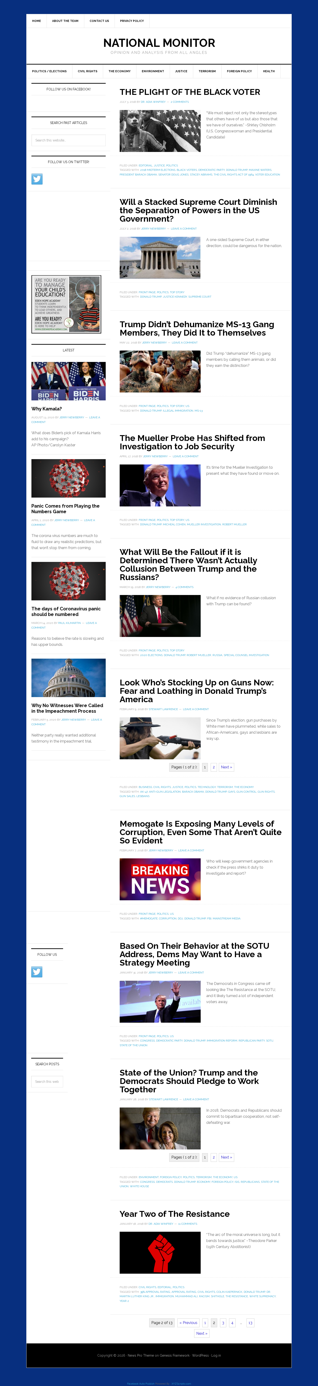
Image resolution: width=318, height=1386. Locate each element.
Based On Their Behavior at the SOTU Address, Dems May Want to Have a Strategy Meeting (194, 954)
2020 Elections (151, 655)
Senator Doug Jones (173, 174)
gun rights (266, 791)
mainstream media (226, 918)
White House (139, 1186)
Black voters (187, 170)
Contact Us (99, 21)
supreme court (199, 296)
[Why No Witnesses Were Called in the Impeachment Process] (68, 681)
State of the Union (133, 1045)
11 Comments (187, 1223)
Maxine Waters (260, 170)
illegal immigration (178, 410)
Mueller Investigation (204, 524)
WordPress (200, 1355)
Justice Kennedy (175, 296)
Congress (147, 1040)
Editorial (145, 165)
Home (36, 21)
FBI (209, 918)
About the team (65, 21)
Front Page (147, 292)
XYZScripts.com (181, 1383)
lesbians (142, 796)
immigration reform (222, 1040)
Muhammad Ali (186, 1296)
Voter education (267, 174)
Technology (207, 787)
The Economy (119, 71)
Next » (226, 767)
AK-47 (144, 791)
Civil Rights (87, 71)
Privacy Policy (132, 21)
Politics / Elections (49, 71)
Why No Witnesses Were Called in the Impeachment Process (67, 708)
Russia (217, 655)
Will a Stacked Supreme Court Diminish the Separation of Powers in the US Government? (198, 210)
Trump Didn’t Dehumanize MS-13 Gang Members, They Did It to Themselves (197, 328)
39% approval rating (155, 1291)
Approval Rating (184, 1291)
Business (145, 787)
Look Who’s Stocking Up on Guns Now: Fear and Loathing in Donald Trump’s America (197, 691)
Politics (172, 165)
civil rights (206, 1291)
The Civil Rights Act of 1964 (234, 174)
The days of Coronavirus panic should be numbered (66, 611)
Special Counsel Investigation (246, 655)
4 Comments (184, 587)
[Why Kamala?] (68, 384)
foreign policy (222, 1181)
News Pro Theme (141, 1355)
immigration (165, 1296)
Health (269, 71)
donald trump (236, 170)
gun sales (127, 796)
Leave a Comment (184, 228)
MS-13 (199, 410)
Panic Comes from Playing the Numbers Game (65, 508)
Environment (153, 71)
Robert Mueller (234, 524)
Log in (216, 1355)
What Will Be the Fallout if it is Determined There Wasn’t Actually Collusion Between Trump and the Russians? (188, 564)
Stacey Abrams (201, 174)
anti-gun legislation (165, 791)
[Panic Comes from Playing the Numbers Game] (68, 481)
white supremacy (262, 1296)
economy (203, 1181)
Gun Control (246, 791)
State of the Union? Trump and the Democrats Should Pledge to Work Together (189, 1081)
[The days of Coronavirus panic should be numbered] (68, 584)
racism (204, 1296)
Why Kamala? (46, 409)
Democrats (164, 1181)
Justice (181, 71)
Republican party (252, 1040)
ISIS (237, 1181)
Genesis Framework (174, 1355)
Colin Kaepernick (229, 1291)
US (187, 406)
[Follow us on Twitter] (37, 179)
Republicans (250, 1181)
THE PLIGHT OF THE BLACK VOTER (190, 92)
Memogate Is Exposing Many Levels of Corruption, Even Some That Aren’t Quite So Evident (201, 832)
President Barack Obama (138, 174)
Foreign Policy (239, 71)
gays (231, 791)
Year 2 (124, 1301)
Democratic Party (211, 170)
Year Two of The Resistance (175, 1214)
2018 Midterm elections (157, 170)
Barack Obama (193, 791)
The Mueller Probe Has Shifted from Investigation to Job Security (192, 442)
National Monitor (159, 42)
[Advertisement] (66, 225)
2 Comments (180, 101)
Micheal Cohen (174, 524)
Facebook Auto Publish (141, 1383)
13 (250, 1323)
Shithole (217, 1296)
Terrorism (207, 71)
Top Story (177, 292)
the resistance (237, 1296)
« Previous (188, 1323)
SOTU (269, 1040)
